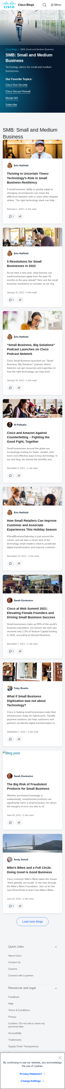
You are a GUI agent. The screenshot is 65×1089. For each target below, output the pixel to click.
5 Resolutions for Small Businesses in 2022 (24, 264)
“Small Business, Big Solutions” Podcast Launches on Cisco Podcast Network (31, 349)
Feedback (13, 996)
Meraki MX (12, 97)
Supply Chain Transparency (23, 1046)
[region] (32, 1070)
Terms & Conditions (19, 1010)
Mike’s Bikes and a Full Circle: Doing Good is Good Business (29, 870)
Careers (12, 968)
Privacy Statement (31, 1073)
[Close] (60, 1057)
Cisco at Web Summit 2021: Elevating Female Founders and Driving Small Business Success (31, 613)
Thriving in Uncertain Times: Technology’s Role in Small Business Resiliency (28, 178)
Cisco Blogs (26, 4)
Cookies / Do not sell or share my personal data (26, 1025)
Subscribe (11, 104)
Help (10, 1003)
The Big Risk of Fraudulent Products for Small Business (28, 786)
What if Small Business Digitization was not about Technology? (26, 701)
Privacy (12, 1016)
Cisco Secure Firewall (18, 91)
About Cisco (14, 955)
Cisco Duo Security (17, 84)
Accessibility (14, 1033)
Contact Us (14, 962)
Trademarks (14, 1039)
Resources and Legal (22, 988)
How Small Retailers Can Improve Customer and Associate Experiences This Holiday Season (32, 525)
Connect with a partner (20, 975)
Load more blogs (32, 921)
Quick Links (16, 946)
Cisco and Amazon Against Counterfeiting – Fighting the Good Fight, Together (28, 437)
